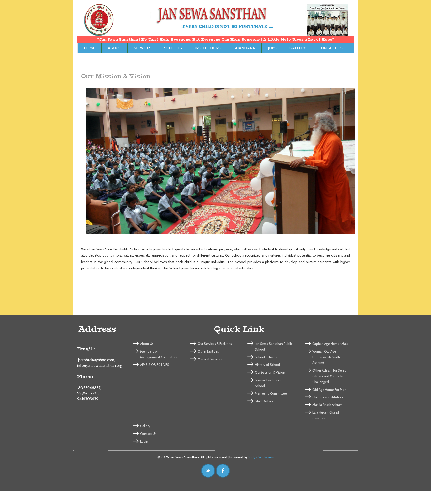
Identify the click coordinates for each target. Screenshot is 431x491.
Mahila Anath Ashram (327, 405)
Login (144, 441)
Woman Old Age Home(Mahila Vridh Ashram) (326, 357)
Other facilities (208, 351)
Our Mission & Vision (270, 372)
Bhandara (244, 48)
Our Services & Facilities (215, 344)
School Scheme (266, 357)
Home (89, 48)
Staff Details (264, 401)
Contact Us (331, 48)
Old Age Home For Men (329, 390)
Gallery (297, 48)
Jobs (272, 48)
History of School (267, 365)
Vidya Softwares (261, 457)
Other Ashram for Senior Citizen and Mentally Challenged (330, 376)
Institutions (208, 48)
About (114, 48)
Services (142, 48)
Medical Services (210, 359)
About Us (147, 344)
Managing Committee (271, 393)
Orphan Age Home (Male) (331, 344)
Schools (173, 48)
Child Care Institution (327, 397)
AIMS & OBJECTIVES (154, 365)
